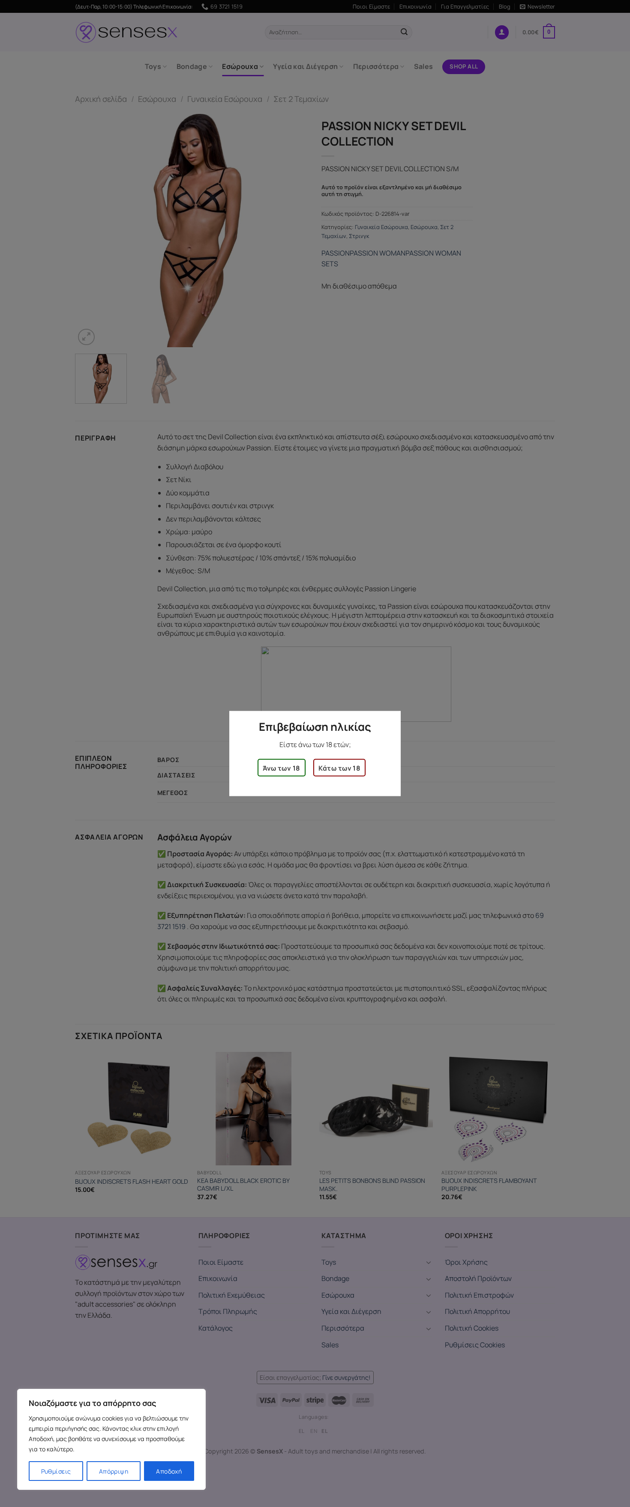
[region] (111, 1439)
